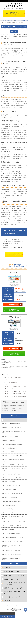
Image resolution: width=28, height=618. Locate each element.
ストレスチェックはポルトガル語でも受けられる (13, 477)
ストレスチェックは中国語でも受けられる (11, 554)
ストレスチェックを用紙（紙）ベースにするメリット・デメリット (13, 546)
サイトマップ (7, 600)
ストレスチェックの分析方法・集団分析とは (12, 493)
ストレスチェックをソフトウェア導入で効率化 (12, 541)
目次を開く (14, 31)
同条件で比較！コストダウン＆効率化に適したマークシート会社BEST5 (13, 14)
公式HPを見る (14, 304)
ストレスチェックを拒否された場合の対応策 (12, 444)
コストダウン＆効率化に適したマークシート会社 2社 (13, 254)
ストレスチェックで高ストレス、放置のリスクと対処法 (13, 432)
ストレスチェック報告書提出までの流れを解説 (12, 464)
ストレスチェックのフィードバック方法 (11, 485)
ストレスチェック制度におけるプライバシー (12, 448)
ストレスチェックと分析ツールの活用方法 (11, 525)
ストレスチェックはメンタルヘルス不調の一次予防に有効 (13, 469)
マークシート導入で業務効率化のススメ (14, 0)
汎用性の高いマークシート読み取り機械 (13, 588)
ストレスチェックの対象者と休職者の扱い (15, 393)
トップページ (7, 567)
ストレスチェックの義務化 (8, 529)
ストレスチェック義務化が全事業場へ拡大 (15, 396)
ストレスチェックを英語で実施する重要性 (15, 391)
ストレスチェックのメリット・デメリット (11, 512)
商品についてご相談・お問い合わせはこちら (14, 310)
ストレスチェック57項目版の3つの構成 (11, 533)
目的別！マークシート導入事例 (11, 571)
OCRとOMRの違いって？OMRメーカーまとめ (14, 592)
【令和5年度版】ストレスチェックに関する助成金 (13, 522)
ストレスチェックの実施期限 (8, 481)
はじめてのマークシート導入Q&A (12, 579)
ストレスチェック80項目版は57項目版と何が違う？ (14, 537)
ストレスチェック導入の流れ (8, 505)
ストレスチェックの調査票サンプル (10, 451)
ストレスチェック (9, 379)
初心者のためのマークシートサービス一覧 (14, 575)
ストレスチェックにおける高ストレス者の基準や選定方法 (13, 517)
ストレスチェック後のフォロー (9, 489)
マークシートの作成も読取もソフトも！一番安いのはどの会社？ (14, 583)
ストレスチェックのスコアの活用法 (10, 436)
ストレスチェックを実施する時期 (9, 497)
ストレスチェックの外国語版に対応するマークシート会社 (13, 559)
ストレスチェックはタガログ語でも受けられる (12, 474)
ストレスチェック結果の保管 (8, 440)
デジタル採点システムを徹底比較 (12, 597)
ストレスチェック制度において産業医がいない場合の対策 (13, 460)
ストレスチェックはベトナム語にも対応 (11, 550)
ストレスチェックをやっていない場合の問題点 (12, 455)
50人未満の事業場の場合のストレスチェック (12, 509)
